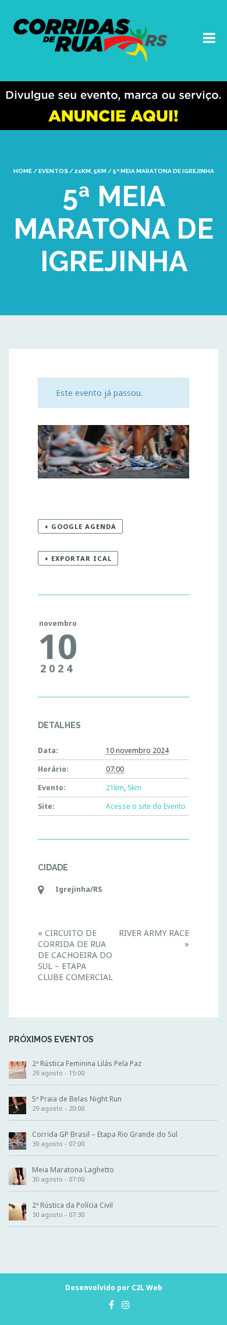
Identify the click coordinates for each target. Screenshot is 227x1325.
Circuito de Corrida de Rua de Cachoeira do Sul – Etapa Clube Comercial (75, 954)
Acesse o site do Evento (146, 806)
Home (22, 171)
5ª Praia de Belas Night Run (77, 1099)
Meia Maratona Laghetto (73, 1170)
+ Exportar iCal (78, 558)
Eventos (53, 171)
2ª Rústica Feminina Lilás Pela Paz (86, 1063)
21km (83, 171)
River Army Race (154, 938)
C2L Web (147, 1287)
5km (100, 171)
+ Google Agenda (80, 526)
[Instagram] (123, 1304)
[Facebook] (108, 1304)
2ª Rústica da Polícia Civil (72, 1205)
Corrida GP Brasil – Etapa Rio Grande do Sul (105, 1134)
